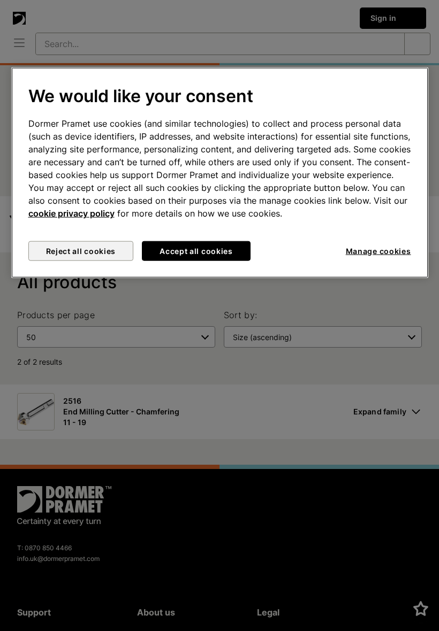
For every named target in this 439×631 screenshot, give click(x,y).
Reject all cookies (81, 251)
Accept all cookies (196, 251)
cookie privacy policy (71, 213)
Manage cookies (378, 251)
